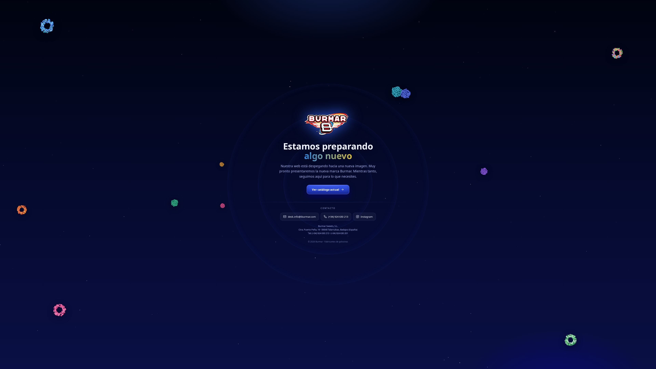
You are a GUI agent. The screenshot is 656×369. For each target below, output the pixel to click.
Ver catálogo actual (325, 190)
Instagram (367, 216)
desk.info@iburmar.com (302, 216)
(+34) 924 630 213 (338, 216)
